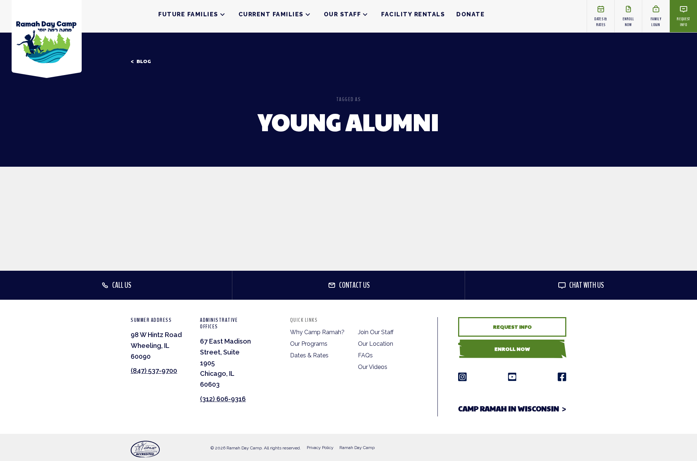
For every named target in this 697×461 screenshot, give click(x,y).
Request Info (512, 326)
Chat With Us (586, 285)
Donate (470, 14)
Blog (143, 61)
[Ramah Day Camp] (47, 39)
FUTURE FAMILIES (188, 14)
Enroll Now (512, 348)
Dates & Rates (309, 355)
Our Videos (372, 367)
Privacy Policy (320, 447)
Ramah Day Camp (357, 447)
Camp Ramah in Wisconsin (508, 408)
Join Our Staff (376, 332)
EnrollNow (628, 22)
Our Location (375, 343)
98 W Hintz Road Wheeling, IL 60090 (156, 345)
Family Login (656, 22)
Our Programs (308, 343)
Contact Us (354, 285)
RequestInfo (683, 22)
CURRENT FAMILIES (271, 14)
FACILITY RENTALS (413, 14)
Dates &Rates (600, 22)
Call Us (121, 285)
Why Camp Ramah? (317, 332)
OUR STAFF (342, 14)
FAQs (365, 355)
